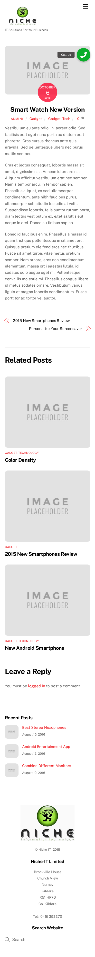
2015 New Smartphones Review (41, 320)
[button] (83, 55)
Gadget (35, 119)
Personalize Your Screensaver (55, 328)
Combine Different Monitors (46, 766)
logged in (36, 686)
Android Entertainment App (46, 747)
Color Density (20, 460)
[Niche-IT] (22, 23)
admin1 (17, 119)
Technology (28, 453)
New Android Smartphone (34, 648)
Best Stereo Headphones (44, 727)
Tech (66, 119)
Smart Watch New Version (47, 109)
